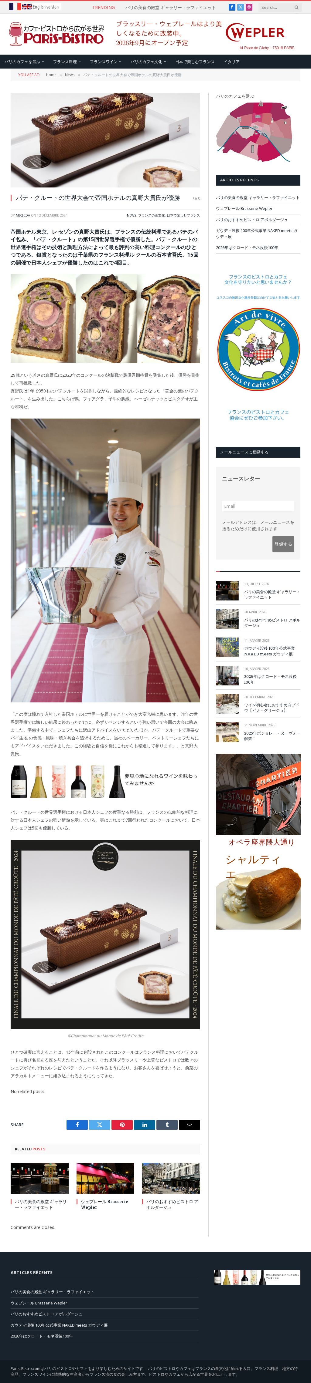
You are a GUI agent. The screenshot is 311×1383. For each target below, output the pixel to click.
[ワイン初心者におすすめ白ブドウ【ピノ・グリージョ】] (227, 704)
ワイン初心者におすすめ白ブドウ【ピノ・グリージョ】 (271, 707)
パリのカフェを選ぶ (22, 61)
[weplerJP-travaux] (205, 49)
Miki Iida (23, 215)
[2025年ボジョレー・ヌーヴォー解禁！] (227, 732)
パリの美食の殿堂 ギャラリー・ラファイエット (41, 1204)
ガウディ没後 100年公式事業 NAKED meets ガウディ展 (269, 651)
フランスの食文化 (151, 215)
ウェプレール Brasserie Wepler (171, 7)
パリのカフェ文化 (146, 61)
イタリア (232, 61)
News (131, 215)
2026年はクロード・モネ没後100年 (247, 247)
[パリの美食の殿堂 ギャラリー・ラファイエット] (40, 1178)
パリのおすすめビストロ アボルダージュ (172, 1204)
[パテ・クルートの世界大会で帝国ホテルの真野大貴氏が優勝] (105, 140)
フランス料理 (65, 61)
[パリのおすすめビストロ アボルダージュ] (171, 1178)
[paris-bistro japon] (57, 34)
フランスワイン (104, 61)
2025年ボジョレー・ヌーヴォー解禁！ (272, 736)
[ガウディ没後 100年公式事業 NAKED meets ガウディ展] (227, 647)
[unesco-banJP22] (258, 432)
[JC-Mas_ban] (105, 796)
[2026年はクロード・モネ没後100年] (227, 675)
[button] (263, 844)
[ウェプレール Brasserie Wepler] (106, 1178)
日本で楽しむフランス (195, 61)
